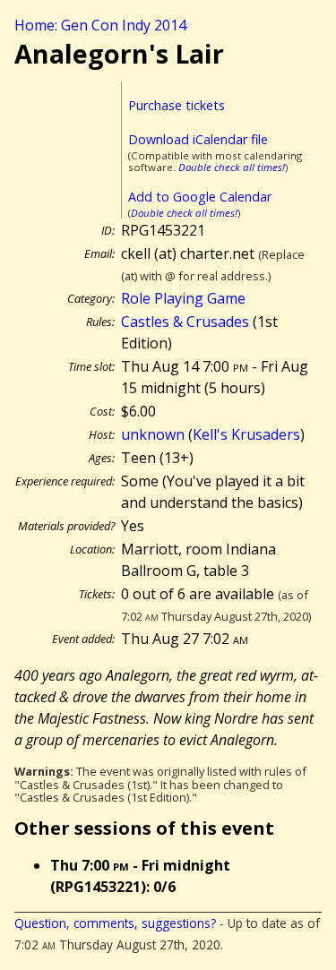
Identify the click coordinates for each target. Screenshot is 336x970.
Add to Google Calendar (199, 196)
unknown (153, 434)
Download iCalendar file (198, 139)
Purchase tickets (176, 105)
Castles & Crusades (185, 321)
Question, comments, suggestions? (115, 922)
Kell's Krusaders (246, 434)
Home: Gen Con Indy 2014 (100, 25)
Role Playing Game (183, 298)
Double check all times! (231, 167)
